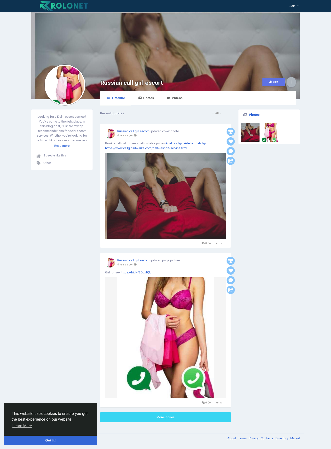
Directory (282, 438)
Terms (242, 438)
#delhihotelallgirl (195, 143)
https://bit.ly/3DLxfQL (136, 272)
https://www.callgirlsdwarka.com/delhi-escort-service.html (146, 148)
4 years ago (124, 135)
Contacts (267, 438)
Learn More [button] (22, 426)
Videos (177, 98)
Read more (62, 145)
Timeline (118, 98)
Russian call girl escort (131, 82)
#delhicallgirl (174, 143)
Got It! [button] (50, 440)
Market (295, 438)
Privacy (254, 438)
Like (275, 82)
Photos (148, 98)
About (232, 438)
